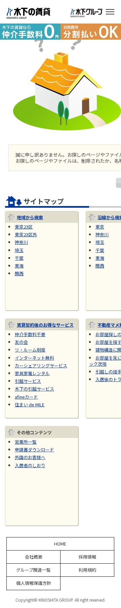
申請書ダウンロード (34, 449)
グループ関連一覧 (33, 570)
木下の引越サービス (34, 389)
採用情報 (87, 557)
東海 (19, 265)
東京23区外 (26, 234)
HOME (60, 544)
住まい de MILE (29, 404)
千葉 (19, 258)
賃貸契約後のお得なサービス (45, 325)
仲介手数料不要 (30, 334)
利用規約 (87, 570)
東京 (99, 227)
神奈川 (21, 242)
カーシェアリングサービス (41, 365)
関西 (19, 273)
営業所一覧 (26, 442)
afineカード (26, 397)
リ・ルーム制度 (30, 350)
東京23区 (24, 227)
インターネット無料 (34, 358)
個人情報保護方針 (33, 583)
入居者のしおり (30, 465)
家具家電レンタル (32, 373)
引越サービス (28, 381)
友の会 (21, 342)
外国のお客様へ (30, 457)
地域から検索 (30, 217)
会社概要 (33, 557)
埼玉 (19, 250)
